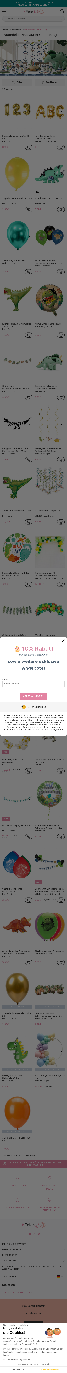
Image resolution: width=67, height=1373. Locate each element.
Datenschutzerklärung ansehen (16, 1360)
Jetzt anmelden (33, 696)
